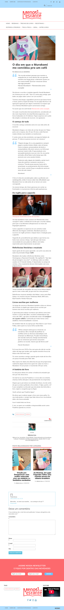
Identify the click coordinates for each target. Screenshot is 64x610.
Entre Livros (44, 27)
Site (10, 548)
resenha (28, 414)
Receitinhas (39, 23)
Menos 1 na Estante (32, 14)
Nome (10, 539)
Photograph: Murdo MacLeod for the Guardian (25, 216)
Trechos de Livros (26, 23)
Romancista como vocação (40, 109)
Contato (35, 1)
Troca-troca (26, 27)
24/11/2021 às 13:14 (16, 498)
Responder (13, 503)
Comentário (11, 517)
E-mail (10, 544)
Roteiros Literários (13, 27)
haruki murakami (20, 414)
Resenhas (15, 23)
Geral (35, 27)
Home (6, 1)
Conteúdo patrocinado (24, 1)
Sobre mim (12, 1)
